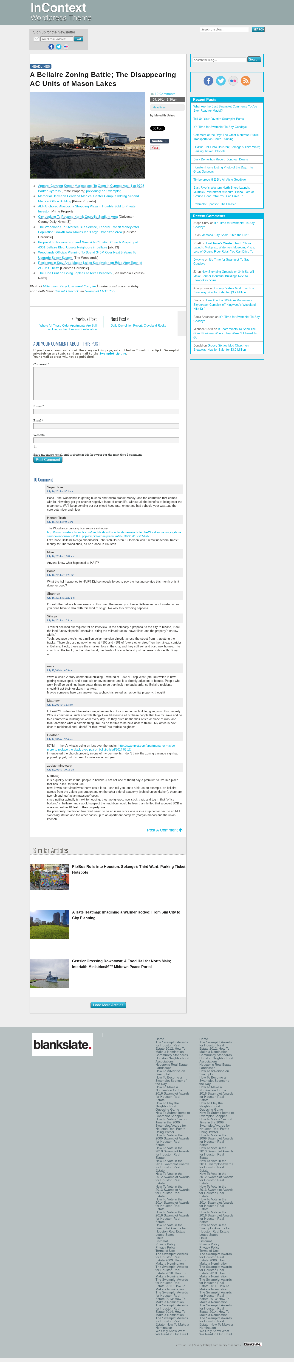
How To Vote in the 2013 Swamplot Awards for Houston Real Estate (172, 1191)
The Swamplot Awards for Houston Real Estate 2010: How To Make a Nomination (171, 1271)
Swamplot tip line (112, 353)
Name (38, 406)
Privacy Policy (165, 1244)
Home (159, 1038)
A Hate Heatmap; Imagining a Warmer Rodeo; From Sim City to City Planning (126, 915)
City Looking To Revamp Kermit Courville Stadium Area (78, 216)
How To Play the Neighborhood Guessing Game (167, 1106)
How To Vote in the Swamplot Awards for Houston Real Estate (170, 1228)
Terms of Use (165, 1250)
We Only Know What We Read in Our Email (171, 1332)
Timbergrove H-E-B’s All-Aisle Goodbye (219, 179)
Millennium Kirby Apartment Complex (69, 286)
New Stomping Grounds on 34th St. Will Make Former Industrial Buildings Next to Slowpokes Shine (223, 276)
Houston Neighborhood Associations (172, 1060)
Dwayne (198, 259)
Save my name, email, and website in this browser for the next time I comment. (87, 455)
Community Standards (171, 1055)
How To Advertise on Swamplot (170, 1072)
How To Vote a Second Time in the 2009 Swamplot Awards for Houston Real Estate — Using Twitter (172, 1125)
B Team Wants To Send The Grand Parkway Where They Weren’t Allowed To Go (225, 333)
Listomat (161, 1241)
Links (159, 1237)
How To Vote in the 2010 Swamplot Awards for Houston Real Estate (172, 1152)
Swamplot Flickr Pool (100, 291)
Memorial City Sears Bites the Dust (225, 235)
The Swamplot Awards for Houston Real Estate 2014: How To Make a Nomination (171, 1310)
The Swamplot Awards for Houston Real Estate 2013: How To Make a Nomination (171, 1297)
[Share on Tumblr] (159, 141)
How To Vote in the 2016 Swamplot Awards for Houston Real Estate (172, 1217)
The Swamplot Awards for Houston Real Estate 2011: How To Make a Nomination (171, 1284)
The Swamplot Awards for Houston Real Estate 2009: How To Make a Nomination (171, 1258)
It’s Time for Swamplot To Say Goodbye (220, 127)
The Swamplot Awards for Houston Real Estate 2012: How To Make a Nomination (171, 1046)
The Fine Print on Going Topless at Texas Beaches (75, 273)
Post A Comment (163, 830)
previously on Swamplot (103, 191)
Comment (41, 364)
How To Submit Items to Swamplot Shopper (172, 1114)
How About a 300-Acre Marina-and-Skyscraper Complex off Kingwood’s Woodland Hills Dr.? (224, 304)
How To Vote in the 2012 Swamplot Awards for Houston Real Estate (172, 1178)
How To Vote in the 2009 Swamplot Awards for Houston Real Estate (172, 1140)
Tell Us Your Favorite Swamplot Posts (218, 119)
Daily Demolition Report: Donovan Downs (220, 159)
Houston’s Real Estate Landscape (171, 1066)
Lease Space (165, 1234)
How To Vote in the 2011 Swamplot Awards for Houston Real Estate (172, 1165)
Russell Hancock (67, 291)
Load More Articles (108, 1005)
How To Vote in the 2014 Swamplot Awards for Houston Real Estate (172, 1204)
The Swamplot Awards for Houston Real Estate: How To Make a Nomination (172, 1322)
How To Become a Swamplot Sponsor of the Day (171, 1080)
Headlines (159, 107)
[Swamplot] (61, 20)
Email (38, 420)
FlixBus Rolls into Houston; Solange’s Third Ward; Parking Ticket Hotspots (128, 869)
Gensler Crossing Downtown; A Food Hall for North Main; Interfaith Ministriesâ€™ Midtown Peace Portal (121, 964)
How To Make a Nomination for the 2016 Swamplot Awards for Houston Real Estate (172, 1093)
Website (39, 435)
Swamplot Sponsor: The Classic (214, 204)
